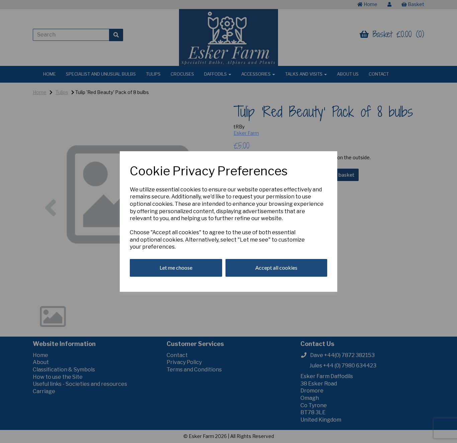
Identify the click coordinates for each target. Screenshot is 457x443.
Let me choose (176, 267)
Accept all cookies (276, 267)
